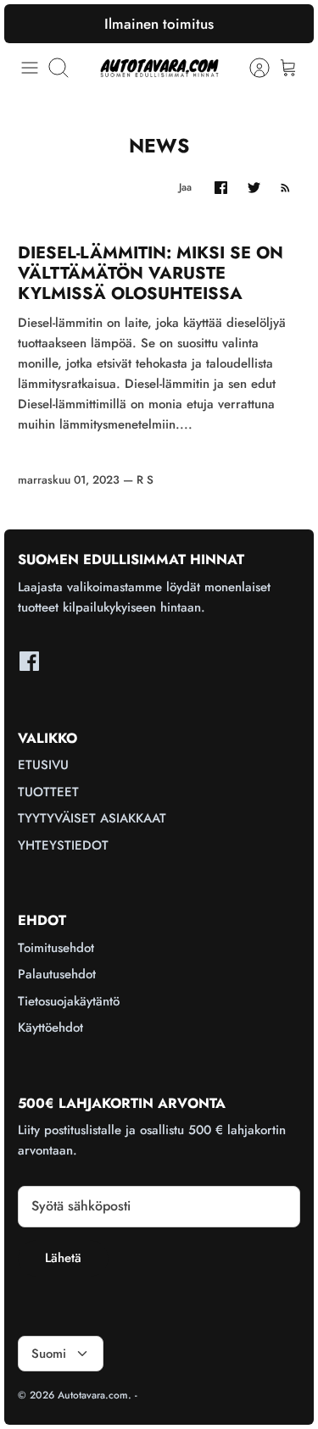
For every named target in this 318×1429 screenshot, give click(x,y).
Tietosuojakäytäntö (69, 1001)
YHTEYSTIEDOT (63, 845)
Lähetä (63, 1258)
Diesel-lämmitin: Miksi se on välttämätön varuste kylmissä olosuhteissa (150, 273)
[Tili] (251, 67)
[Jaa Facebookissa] (220, 187)
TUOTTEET (48, 792)
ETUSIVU (43, 765)
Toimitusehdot (56, 948)
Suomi (48, 1353)
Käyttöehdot (50, 1027)
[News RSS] (285, 187)
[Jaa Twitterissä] (254, 187)
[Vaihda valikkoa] (29, 67)
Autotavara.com (93, 1395)
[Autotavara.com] (159, 67)
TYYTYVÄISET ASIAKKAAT (92, 818)
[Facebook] (29, 661)
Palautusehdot (57, 974)
